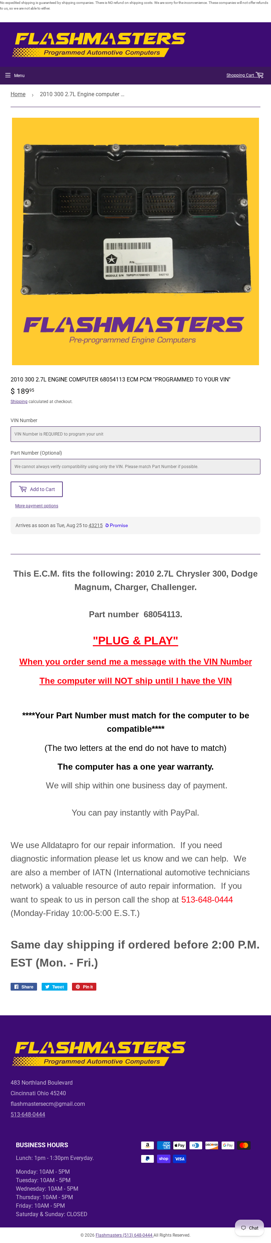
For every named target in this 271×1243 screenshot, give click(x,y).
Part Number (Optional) (36, 453)
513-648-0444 (28, 1114)
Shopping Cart (241, 75)
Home (18, 94)
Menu (19, 75)
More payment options (36, 505)
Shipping (19, 401)
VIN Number (24, 420)
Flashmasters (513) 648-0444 (124, 1235)
